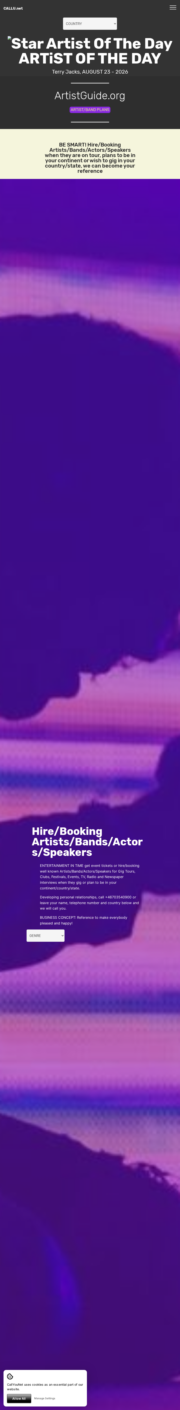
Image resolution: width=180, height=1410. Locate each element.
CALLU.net (13, 8)
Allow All (19, 1398)
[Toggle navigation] (173, 7)
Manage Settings (44, 1398)
